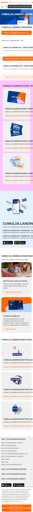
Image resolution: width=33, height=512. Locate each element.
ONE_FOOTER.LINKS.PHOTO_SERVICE (12, 456)
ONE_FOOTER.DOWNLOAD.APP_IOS (8, 242)
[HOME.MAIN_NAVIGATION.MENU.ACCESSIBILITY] (2, 7)
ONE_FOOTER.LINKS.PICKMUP (10, 448)
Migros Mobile (5, 459)
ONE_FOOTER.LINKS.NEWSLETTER (11, 464)
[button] (16, 439)
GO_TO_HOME (4, 2)
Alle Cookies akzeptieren (16, 506)
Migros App (4, 462)
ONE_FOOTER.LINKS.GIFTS (9, 451)
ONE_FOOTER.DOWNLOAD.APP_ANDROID (20, 242)
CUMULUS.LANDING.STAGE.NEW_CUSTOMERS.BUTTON (17, 33)
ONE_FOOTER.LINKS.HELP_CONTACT (12, 443)
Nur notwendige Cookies (16, 510)
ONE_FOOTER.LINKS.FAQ (8, 445)
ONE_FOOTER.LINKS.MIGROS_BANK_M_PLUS (14, 454)
